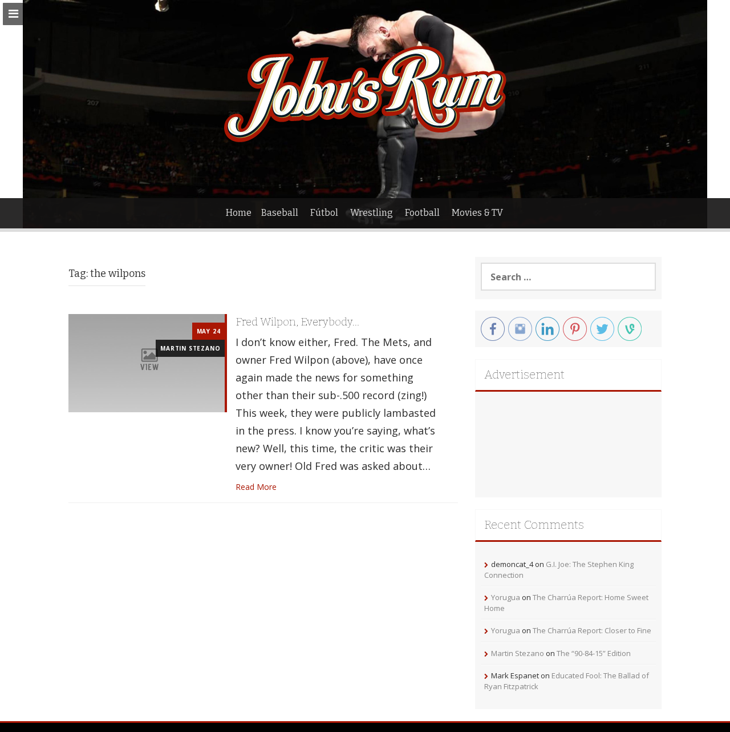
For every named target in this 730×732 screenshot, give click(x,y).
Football (422, 212)
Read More (256, 486)
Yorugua (505, 597)
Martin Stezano (190, 348)
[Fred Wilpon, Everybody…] (146, 362)
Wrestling (371, 212)
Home (239, 212)
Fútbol (324, 212)
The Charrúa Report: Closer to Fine (592, 630)
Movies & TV (477, 212)
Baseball (279, 212)
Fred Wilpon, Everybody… (297, 321)
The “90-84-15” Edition (594, 653)
